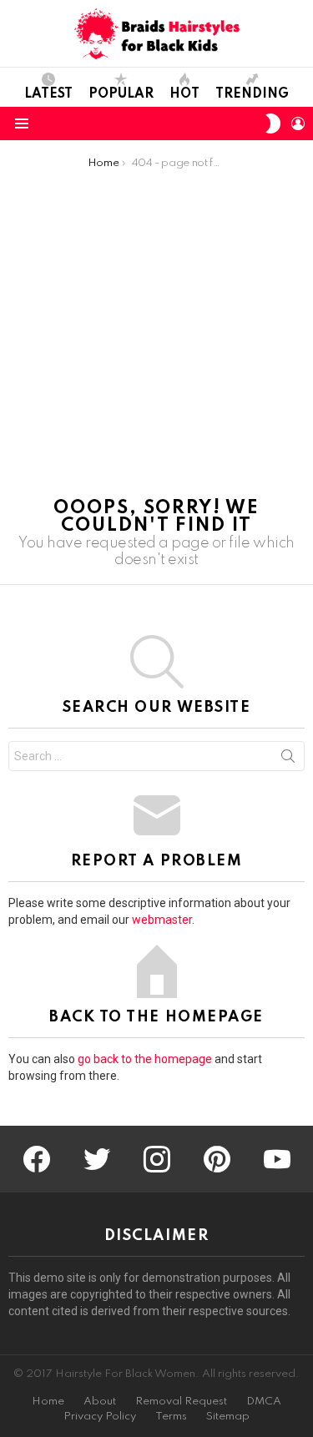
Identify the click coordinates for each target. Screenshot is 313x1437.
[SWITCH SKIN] (273, 123)
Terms (171, 1416)
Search (288, 759)
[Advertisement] (156, 335)
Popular (121, 94)
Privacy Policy (99, 1416)
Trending (252, 94)
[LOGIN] (298, 123)
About (99, 1401)
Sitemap (228, 1416)
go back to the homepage (145, 1059)
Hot (184, 94)
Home (48, 1401)
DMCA (263, 1401)
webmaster (162, 919)
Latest (48, 94)
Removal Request (181, 1401)
